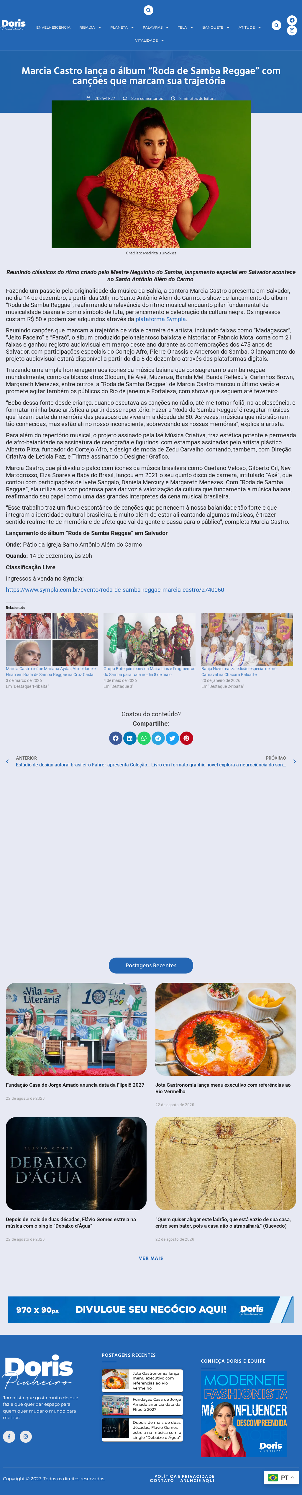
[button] (148, 10)
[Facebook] (292, 20)
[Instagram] (292, 30)
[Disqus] (151, 864)
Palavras (153, 27)
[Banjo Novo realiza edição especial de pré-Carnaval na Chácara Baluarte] (247, 639)
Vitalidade (146, 40)
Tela (182, 27)
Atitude (247, 27)
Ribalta (87, 27)
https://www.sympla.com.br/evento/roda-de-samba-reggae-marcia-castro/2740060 (115, 589)
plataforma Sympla (161, 319)
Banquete (212, 27)
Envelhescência (53, 27)
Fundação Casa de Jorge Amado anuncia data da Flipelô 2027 (75, 1085)
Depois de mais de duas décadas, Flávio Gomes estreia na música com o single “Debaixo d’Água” (157, 1430)
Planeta (119, 27)
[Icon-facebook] (9, 1437)
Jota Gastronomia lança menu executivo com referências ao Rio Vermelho (156, 1381)
